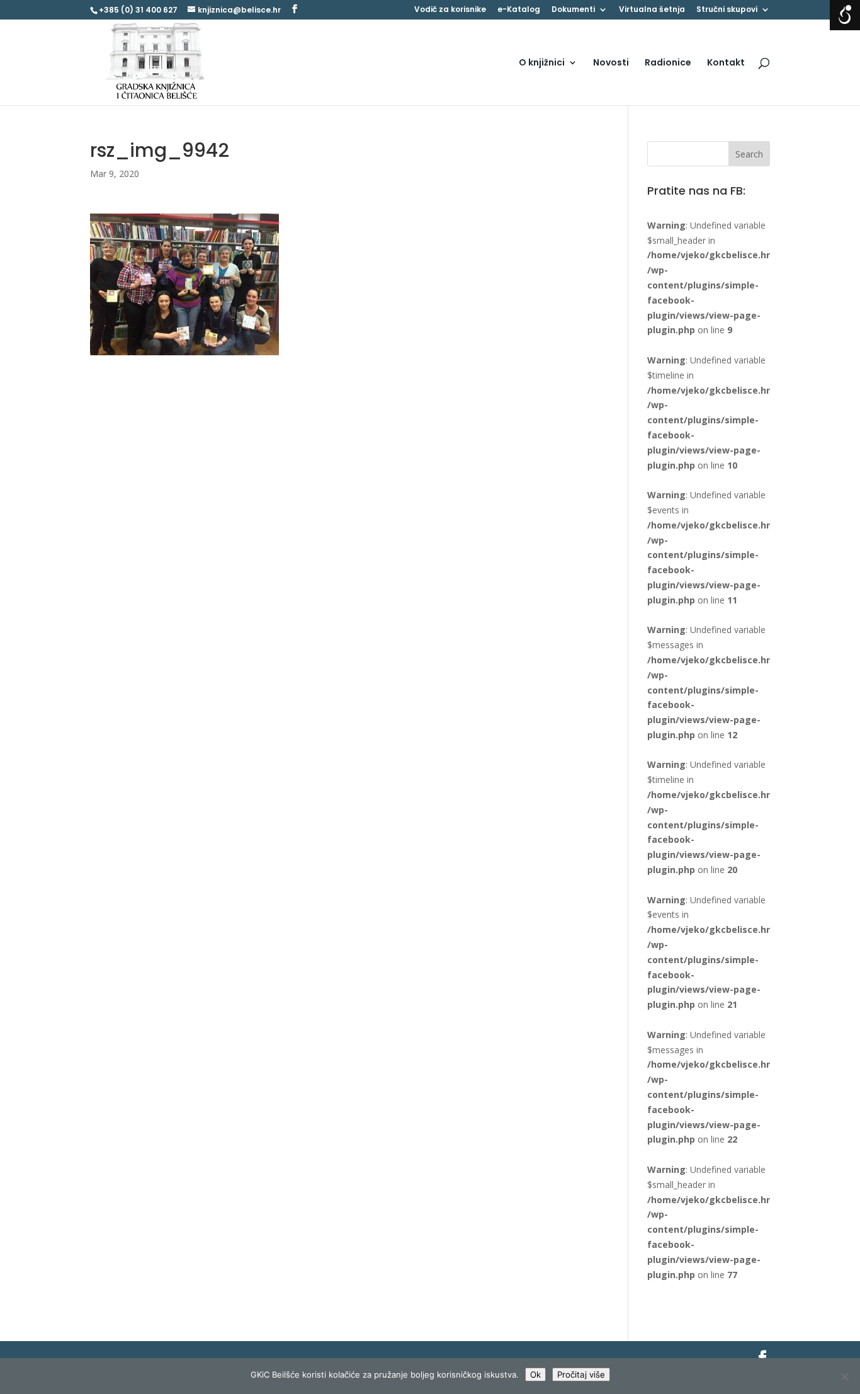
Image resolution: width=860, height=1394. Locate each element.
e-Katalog (518, 10)
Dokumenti (573, 10)
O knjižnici (542, 63)
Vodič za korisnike (450, 10)
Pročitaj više (581, 1374)
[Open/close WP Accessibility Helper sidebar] (845, 15)
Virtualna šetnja (652, 10)
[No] (844, 1376)
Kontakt (726, 63)
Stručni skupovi (726, 10)
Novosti (611, 63)
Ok (535, 1374)
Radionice (668, 63)
